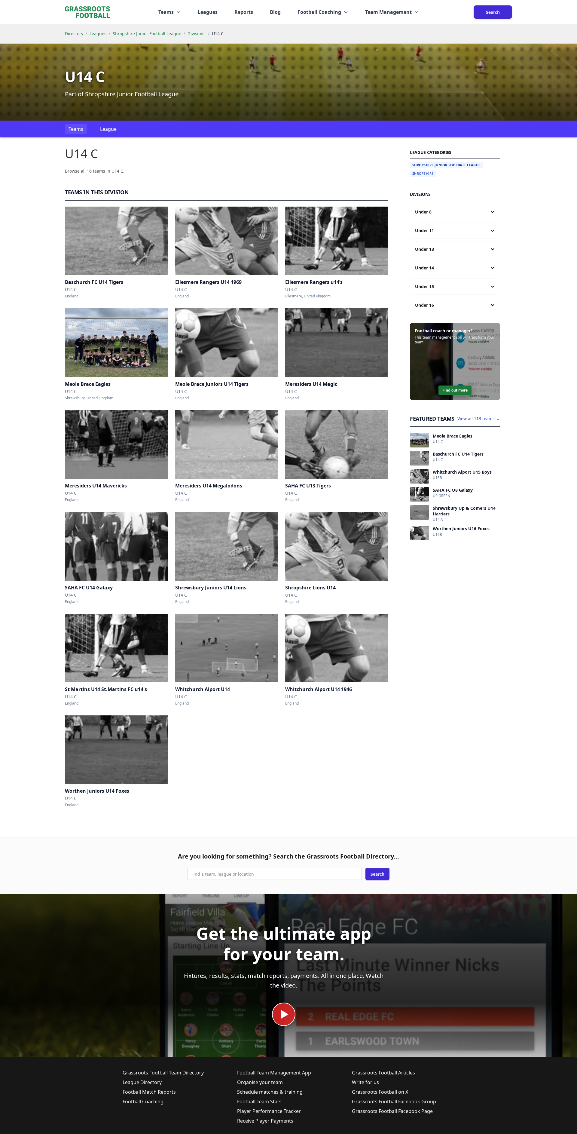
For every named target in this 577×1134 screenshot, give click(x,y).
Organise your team (260, 1082)
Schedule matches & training (270, 1092)
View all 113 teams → (478, 418)
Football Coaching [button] (319, 12)
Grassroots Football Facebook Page (392, 1111)
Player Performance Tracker (269, 1111)
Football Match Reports (149, 1092)
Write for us (365, 1082)
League (108, 129)
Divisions (197, 33)
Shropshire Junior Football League (147, 33)
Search (493, 12)
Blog (275, 12)
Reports (243, 12)
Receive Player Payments (265, 1120)
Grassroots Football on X (380, 1092)
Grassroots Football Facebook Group (394, 1101)
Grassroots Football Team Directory (163, 1072)
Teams (76, 129)
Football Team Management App (274, 1072)
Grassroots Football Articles (383, 1072)
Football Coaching (143, 1101)
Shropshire (423, 173)
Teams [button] (166, 12)
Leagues (208, 12)
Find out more (455, 390)
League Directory (142, 1082)
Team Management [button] (388, 12)
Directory (74, 33)
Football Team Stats (259, 1101)
